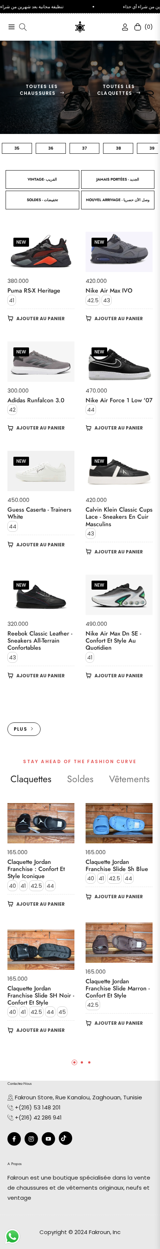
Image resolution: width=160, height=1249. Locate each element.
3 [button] (89, 1062)
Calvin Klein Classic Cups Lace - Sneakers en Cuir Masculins (119, 517)
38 (118, 148)
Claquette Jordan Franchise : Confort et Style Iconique (36, 869)
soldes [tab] (80, 779)
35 (16, 148)
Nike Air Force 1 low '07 (119, 400)
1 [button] (74, 1062)
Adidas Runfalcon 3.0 (35, 400)
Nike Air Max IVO (109, 290)
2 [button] (82, 1062)
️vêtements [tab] (129, 779)
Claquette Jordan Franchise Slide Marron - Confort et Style (118, 988)
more (80, 703)
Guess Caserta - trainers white (39, 513)
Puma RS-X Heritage (33, 290)
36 (50, 148)
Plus (20, 729)
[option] (41, 929)
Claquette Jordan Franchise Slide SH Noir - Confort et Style (40, 995)
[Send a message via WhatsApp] (12, 1236)
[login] (122, 27)
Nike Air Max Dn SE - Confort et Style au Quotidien (113, 641)
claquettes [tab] (30, 779)
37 (84, 148)
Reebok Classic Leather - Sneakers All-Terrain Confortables (39, 641)
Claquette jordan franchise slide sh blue (117, 865)
